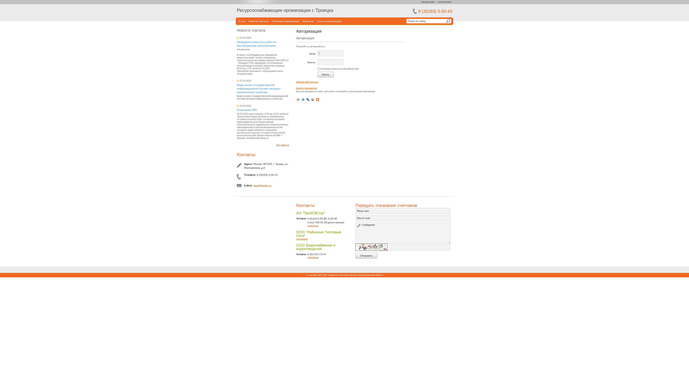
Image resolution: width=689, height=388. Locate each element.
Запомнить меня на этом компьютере (339, 69)
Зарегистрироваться (306, 88)
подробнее (313, 226)
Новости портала (259, 21)
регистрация (444, 2)
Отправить (366, 255)
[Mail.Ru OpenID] (303, 99)
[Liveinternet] (313, 99)
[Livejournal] (308, 99)
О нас (241, 21)
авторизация (428, 2)
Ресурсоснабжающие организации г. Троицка (285, 10)
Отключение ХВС (247, 109)
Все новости (282, 145)
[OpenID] (298, 99)
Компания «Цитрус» (348, 275)
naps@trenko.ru (262, 185)
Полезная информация (285, 21)
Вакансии (308, 21)
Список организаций (329, 21)
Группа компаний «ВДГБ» (370, 275)
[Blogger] (318, 99)
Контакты (246, 154)
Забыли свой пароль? (307, 82)
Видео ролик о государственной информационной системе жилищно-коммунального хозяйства (259, 89)
